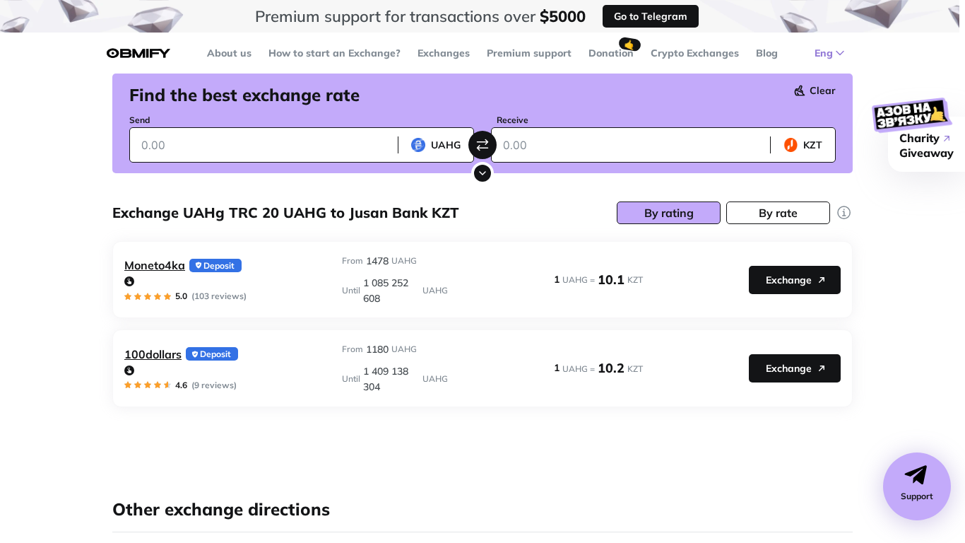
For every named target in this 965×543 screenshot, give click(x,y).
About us (229, 53)
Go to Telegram (650, 16)
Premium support (529, 53)
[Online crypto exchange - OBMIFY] (138, 53)
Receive (512, 120)
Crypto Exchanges (695, 53)
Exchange (789, 280)
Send (139, 120)
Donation (611, 53)
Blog (767, 53)
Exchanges (444, 53)
